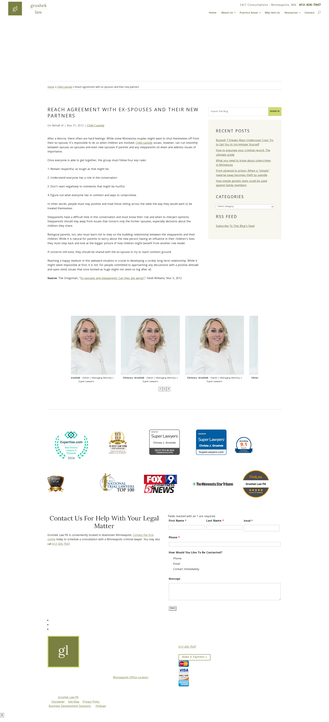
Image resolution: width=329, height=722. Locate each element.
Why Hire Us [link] (272, 12)
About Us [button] (227, 12)
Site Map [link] (73, 702)
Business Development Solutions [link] (70, 706)
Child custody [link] (144, 143)
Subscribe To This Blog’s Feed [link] (235, 226)
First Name (177, 521)
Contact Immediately (186, 569)
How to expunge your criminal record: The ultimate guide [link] (243, 152)
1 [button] (160, 389)
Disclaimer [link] (58, 702)
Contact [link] (309, 12)
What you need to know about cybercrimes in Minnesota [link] (243, 163)
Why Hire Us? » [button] (64, 59)
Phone (174, 537)
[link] (32, 8)
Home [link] (212, 12)
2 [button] (164, 389)
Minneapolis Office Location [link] (130, 677)
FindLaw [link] (101, 706)
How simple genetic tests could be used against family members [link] (241, 183)
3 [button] (168, 389)
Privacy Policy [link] (91, 702)
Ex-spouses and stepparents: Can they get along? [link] (112, 278)
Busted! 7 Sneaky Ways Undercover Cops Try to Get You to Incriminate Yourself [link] (244, 142)
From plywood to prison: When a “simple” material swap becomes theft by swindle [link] (243, 173)
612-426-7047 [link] (310, 5)
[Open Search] (319, 11)
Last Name (215, 521)
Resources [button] (291, 12)
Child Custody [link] (95, 126)
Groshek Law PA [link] (68, 697)
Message (174, 579)
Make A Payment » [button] (194, 657)
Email (248, 521)
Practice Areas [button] (249, 12)
